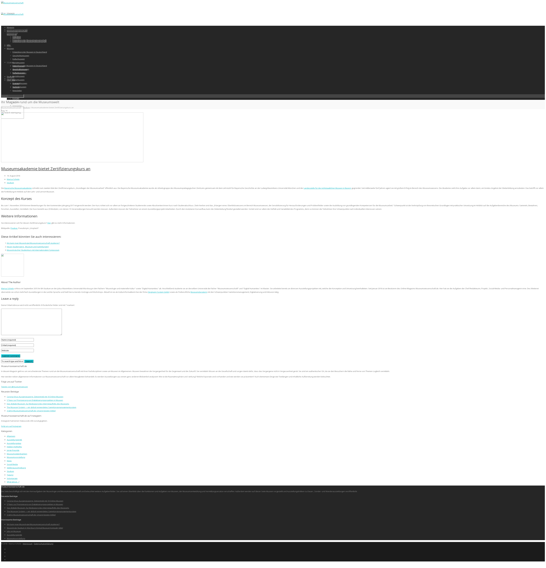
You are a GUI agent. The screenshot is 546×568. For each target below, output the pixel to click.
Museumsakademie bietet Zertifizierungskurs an (45, 168)
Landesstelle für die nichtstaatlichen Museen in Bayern (327, 188)
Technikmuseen (19, 73)
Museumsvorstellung (16, 457)
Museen (10, 48)
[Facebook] (7, 549)
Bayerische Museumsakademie (18, 188)
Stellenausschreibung (16, 467)
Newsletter (17, 105)
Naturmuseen (18, 79)
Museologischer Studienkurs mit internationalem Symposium (33, 250)
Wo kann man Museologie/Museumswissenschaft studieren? (33, 243)
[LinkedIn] (7, 556)
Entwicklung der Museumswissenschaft (29, 41)
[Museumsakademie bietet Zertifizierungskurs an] (72, 161)
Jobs (9, 45)
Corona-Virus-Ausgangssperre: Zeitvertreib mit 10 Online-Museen (35, 396)
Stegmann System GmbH (158, 292)
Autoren (16, 87)
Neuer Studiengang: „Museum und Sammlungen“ (28, 246)
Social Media (12, 464)
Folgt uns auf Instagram (11, 426)
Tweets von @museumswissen (14, 386)
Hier (49, 223)
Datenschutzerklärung (43, 543)
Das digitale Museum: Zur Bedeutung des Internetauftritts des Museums (38, 404)
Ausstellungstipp (14, 443)
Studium (11, 78)
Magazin (10, 27)
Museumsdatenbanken (17, 454)
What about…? (13, 482)
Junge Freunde (13, 450)
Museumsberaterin (199, 292)
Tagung (10, 475)
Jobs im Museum (14, 531)
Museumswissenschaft (11, 107)
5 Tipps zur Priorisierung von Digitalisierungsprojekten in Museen (35, 400)
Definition (17, 38)
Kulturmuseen (19, 59)
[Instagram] (7, 552)
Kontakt (16, 98)
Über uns (11, 80)
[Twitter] (7, 559)
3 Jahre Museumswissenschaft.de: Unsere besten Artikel (31, 410)
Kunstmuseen (19, 76)
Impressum (27, 543)
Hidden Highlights (14, 446)
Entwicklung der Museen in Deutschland (30, 65)
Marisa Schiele (13, 179)
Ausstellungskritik (14, 439)
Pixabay (14, 228)
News (9, 461)
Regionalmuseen (20, 83)
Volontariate (12, 478)
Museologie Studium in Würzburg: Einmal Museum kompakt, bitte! (35, 528)
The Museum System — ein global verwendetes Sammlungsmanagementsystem (41, 407)
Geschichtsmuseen (21, 55)
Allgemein (11, 436)
